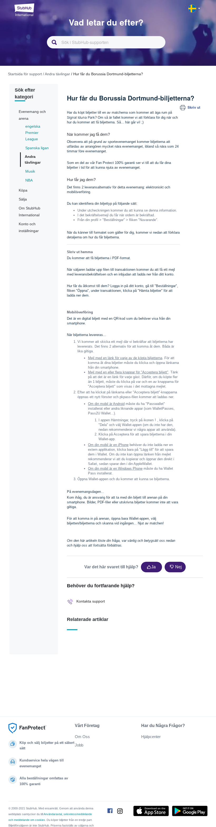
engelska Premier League (32, 132)
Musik (30, 171)
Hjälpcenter (151, 736)
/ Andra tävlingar (56, 74)
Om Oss (82, 736)
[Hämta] (98, 421)
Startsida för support (25, 74)
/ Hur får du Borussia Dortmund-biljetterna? (107, 74)
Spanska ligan (37, 148)
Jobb (79, 745)
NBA (29, 180)
